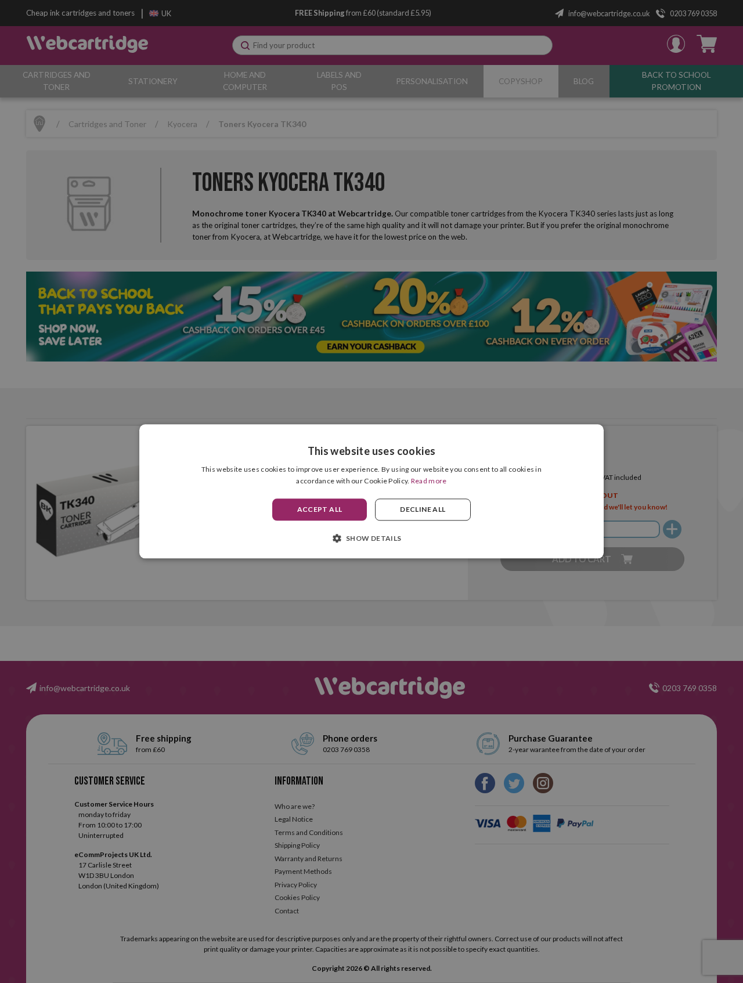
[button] (371, 538)
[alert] (371, 491)
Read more (429, 481)
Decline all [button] (422, 509)
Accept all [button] (319, 509)
